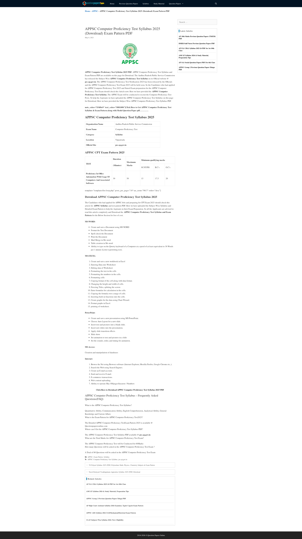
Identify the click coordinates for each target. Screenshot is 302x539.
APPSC (95, 11)
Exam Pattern (98, 457)
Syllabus (146, 3)
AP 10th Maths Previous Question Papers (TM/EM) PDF (197, 37)
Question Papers (175, 3)
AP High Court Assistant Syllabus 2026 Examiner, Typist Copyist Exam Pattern (114, 505)
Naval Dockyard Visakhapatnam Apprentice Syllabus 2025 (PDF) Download (114, 472)
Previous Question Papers (128, 3)
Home (112, 3)
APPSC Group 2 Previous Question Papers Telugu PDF (106, 498)
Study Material (159, 3)
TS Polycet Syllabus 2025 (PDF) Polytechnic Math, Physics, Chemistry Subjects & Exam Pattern (122, 465)
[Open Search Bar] (215, 3)
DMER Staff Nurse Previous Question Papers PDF (197, 43)
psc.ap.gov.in (122, 459)
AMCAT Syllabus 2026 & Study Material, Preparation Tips (107, 491)
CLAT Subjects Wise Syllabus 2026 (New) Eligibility (105, 520)
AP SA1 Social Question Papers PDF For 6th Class (197, 62)
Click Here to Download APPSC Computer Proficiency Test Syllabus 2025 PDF (130, 389)
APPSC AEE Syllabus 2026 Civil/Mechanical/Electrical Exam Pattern (111, 513)
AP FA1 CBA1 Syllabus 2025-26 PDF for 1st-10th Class (106, 484)
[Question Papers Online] (94, 3)
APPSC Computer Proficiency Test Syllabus (102, 459)
